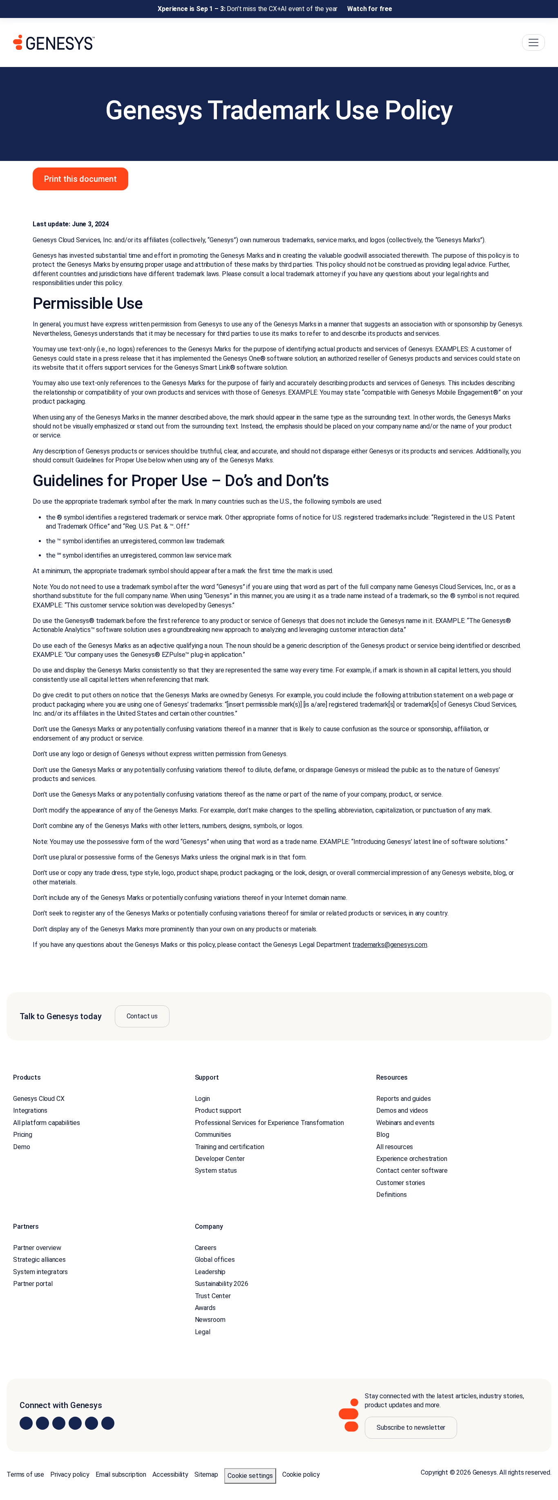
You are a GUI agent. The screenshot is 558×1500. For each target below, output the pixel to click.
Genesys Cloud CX (38, 1099)
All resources (394, 1147)
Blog (382, 1134)
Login (202, 1099)
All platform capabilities (46, 1123)
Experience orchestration (411, 1159)
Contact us (142, 1016)
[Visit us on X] (58, 1423)
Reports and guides (403, 1099)
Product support (218, 1110)
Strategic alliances (39, 1259)
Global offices (215, 1259)
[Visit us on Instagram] (42, 1423)
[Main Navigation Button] (533, 42)
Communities (213, 1134)
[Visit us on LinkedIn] (26, 1423)
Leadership (210, 1272)
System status (216, 1170)
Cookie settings (250, 1476)
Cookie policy (301, 1474)
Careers (206, 1248)
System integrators (40, 1272)
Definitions (391, 1195)
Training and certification (229, 1147)
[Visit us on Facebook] (75, 1423)
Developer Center (220, 1159)
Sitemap (206, 1474)
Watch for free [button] (369, 9)
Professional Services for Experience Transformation (269, 1123)
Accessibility (170, 1474)
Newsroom (210, 1320)
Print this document (80, 179)
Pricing (22, 1134)
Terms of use (25, 1474)
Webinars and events (405, 1123)
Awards (205, 1308)
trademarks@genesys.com (389, 945)
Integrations (30, 1110)
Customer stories (400, 1183)
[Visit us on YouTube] (91, 1423)
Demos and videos (402, 1110)
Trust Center (213, 1296)
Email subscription (121, 1474)
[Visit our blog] (107, 1423)
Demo (21, 1147)
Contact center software (411, 1170)
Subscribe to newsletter (411, 1427)
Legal (202, 1332)
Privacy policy (69, 1474)
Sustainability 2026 (221, 1284)
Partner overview (37, 1248)
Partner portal (33, 1284)
